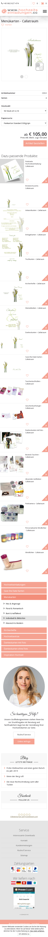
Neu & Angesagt (13, 603)
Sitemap (24, 855)
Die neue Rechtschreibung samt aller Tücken (23, 783)
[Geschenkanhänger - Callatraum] (12, 415)
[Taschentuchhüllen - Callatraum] (12, 391)
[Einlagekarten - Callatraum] (12, 244)
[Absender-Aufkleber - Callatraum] (12, 489)
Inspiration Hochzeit (13, 654)
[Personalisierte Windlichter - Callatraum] (12, 537)
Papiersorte (6, 118)
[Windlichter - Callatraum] (12, 562)
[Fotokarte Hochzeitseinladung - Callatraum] (12, 171)
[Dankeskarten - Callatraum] (12, 342)
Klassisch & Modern (14, 623)
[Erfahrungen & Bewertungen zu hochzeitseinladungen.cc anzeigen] (24, 899)
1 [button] (21, 76)
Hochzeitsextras (11, 636)
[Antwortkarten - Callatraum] (12, 220)
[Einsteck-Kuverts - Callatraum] (12, 195)
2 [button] (26, 76)
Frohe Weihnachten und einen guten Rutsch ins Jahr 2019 (26, 769)
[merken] (6, 25)
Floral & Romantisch (14, 608)
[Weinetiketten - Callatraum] (12, 318)
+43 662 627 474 (11, 3)
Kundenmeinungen (24, 845)
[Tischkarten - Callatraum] (12, 269)
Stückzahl (5, 106)
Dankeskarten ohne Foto (16, 648)
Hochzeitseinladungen (14, 584)
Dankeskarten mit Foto (15, 642)
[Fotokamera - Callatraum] (12, 513)
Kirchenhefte (10, 630)
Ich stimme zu (24, 934)
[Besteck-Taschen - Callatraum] (12, 464)
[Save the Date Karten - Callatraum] (12, 366)
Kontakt (24, 840)
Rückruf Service (24, 734)
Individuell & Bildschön (15, 618)
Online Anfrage (24, 741)
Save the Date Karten (14, 590)
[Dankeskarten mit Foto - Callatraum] (12, 440)
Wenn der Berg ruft (15, 776)
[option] (24, 50)
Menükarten (10, 597)
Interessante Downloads (24, 835)
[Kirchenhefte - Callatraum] (12, 293)
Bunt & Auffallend (13, 613)
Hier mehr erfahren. (37, 931)
